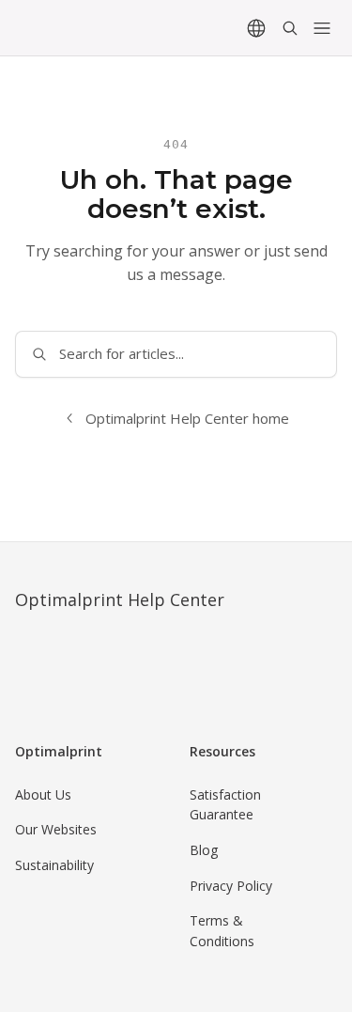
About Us (43, 794)
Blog (204, 850)
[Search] (290, 28)
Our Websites (56, 829)
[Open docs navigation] (322, 28)
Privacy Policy (231, 886)
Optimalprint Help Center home (187, 418)
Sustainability (54, 865)
